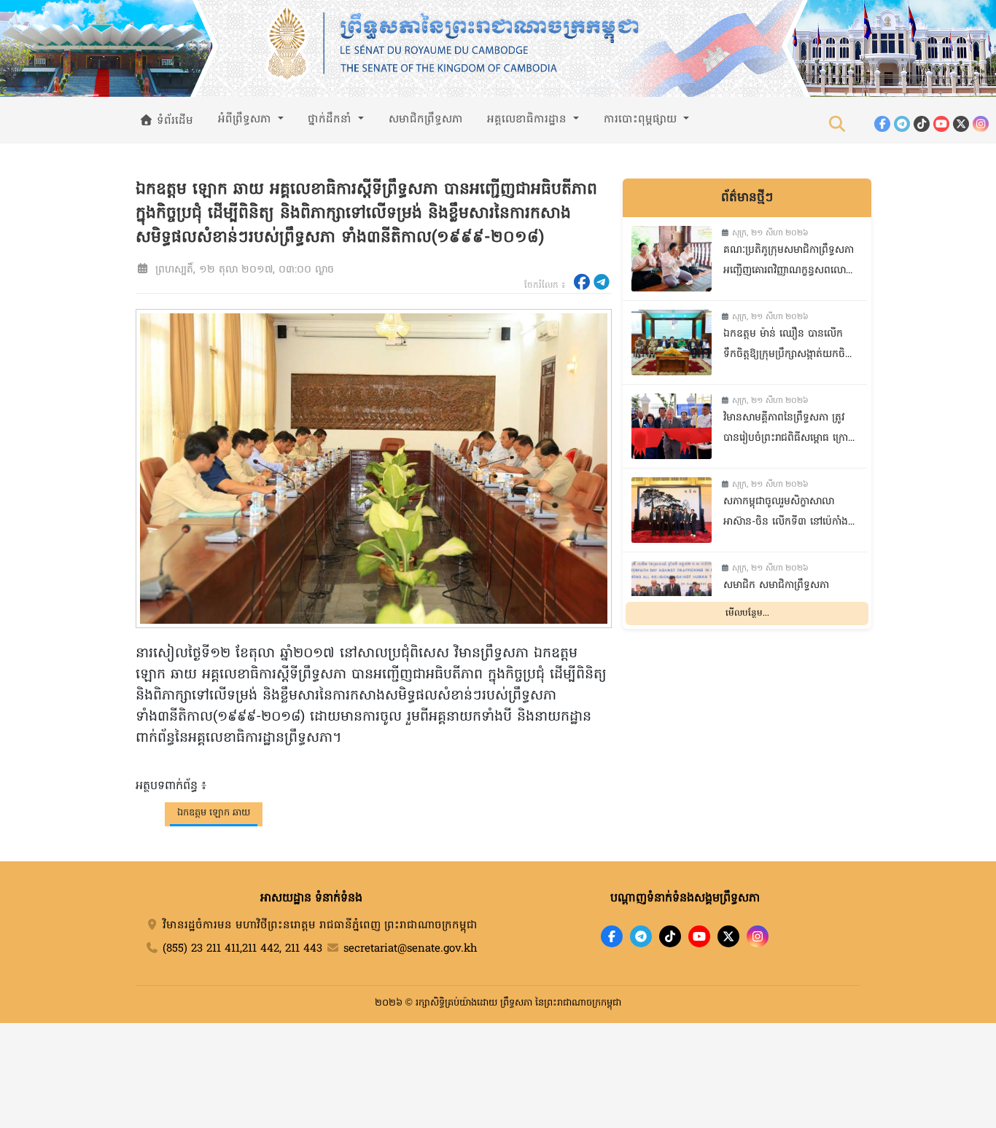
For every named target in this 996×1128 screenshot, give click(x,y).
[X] (728, 936)
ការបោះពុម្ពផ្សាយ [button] (642, 119)
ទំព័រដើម (173, 121)
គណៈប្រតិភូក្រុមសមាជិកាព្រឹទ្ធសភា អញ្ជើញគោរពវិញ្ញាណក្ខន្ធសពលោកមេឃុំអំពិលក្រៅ (788, 262)
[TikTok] (922, 124)
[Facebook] (882, 124)
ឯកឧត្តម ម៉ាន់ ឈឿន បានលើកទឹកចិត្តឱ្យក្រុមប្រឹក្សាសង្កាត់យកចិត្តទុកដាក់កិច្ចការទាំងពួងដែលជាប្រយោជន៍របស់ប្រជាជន (787, 346)
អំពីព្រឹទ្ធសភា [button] (246, 119)
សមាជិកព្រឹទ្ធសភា (426, 119)
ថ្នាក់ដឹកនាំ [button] (331, 119)
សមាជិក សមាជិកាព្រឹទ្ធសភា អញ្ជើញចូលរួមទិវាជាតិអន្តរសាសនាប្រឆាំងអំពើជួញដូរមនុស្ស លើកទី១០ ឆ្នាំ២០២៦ (788, 597)
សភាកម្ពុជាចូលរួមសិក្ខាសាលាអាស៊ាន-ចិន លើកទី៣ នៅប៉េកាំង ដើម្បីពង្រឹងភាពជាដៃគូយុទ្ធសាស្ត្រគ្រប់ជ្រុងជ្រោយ (785, 513)
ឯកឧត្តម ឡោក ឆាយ (213, 813)
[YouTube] (941, 124)
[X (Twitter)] (961, 124)
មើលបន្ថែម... (747, 613)
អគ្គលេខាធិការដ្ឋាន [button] (528, 119)
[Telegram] (902, 124)
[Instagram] (981, 124)
